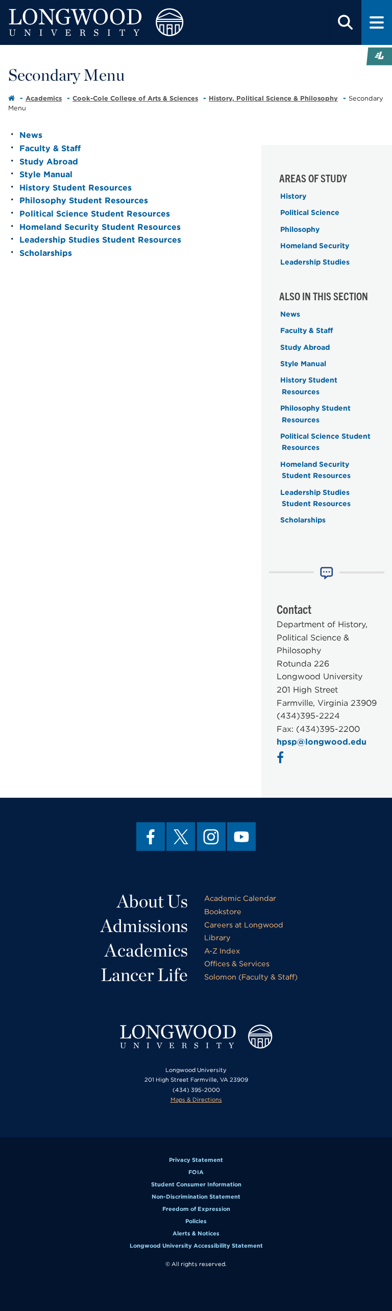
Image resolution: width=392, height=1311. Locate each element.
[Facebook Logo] (281, 759)
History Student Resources (75, 188)
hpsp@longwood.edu (321, 742)
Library (217, 937)
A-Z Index (222, 950)
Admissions (144, 925)
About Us (152, 901)
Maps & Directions (196, 1099)
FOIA (196, 1172)
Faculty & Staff (50, 148)
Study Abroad (48, 161)
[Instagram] (211, 836)
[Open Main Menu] (376, 22)
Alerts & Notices (196, 1233)
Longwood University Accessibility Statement (196, 1245)
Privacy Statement (196, 1159)
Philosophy (300, 229)
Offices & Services (237, 963)
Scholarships (45, 253)
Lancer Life (144, 974)
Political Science (309, 212)
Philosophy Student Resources (83, 200)
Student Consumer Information (196, 1184)
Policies (196, 1221)
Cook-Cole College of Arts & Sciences (135, 98)
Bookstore (222, 911)
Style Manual (45, 174)
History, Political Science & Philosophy (273, 98)
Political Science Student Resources (94, 214)
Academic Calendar (240, 898)
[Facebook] (150, 836)
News (30, 135)
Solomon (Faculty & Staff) (251, 976)
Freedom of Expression (196, 1208)
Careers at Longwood (243, 924)
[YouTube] (241, 836)
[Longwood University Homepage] (117, 22)
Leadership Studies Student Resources (100, 240)
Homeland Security (314, 246)
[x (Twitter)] (180, 836)
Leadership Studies (315, 262)
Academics (44, 98)
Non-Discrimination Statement (196, 1196)
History (293, 196)
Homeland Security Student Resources (100, 227)
